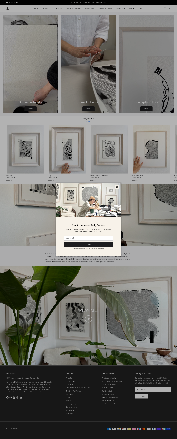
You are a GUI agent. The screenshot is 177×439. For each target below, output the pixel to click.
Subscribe (88, 244)
